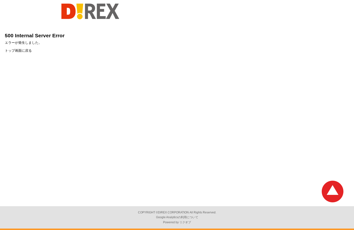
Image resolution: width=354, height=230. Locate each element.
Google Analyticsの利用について (177, 217)
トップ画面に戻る (18, 50)
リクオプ (185, 222)
